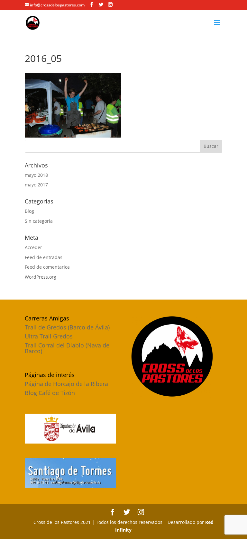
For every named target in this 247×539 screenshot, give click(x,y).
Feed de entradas (43, 257)
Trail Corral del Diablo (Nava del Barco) (68, 348)
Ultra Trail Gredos (49, 336)
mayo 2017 (36, 185)
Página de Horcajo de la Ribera (66, 384)
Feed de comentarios (47, 267)
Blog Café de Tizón (50, 393)
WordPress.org (40, 277)
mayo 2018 (36, 175)
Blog (29, 211)
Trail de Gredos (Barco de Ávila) (67, 327)
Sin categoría (39, 221)
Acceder (33, 247)
